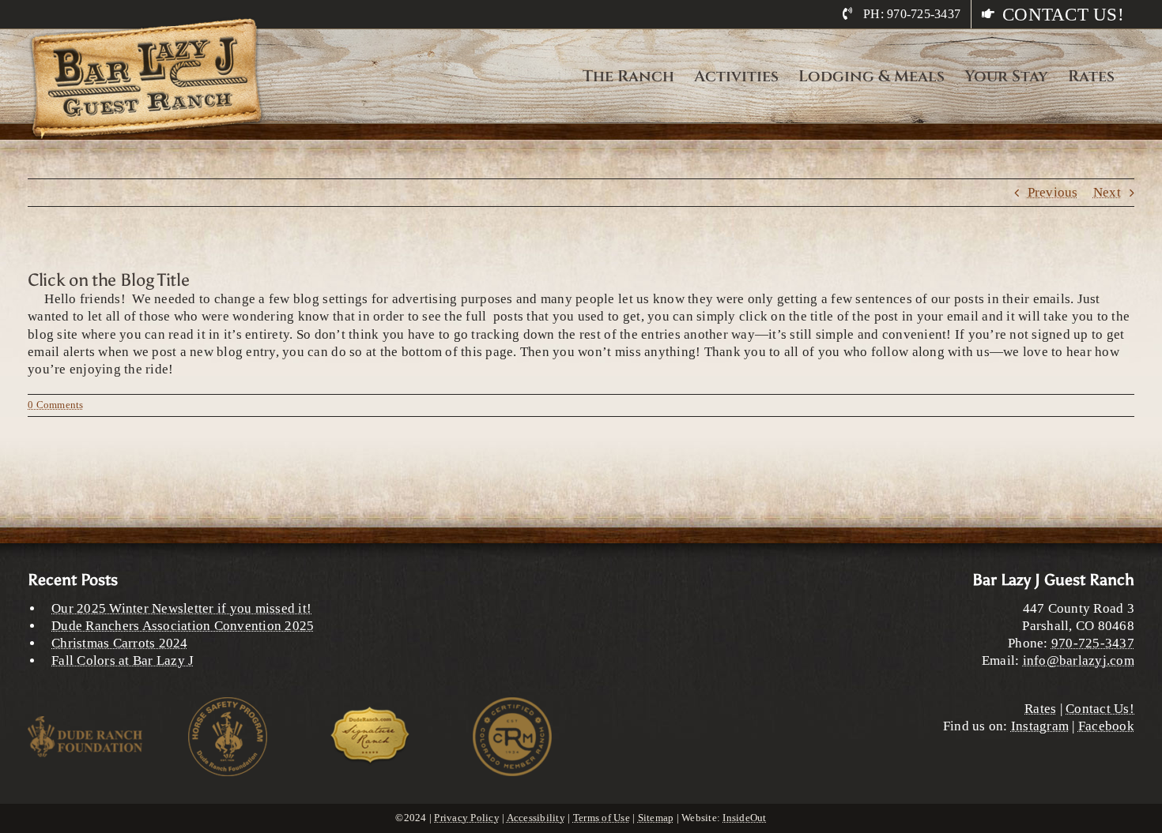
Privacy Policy (467, 818)
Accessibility (536, 818)
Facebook (1106, 726)
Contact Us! (1100, 708)
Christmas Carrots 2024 (119, 643)
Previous (1053, 192)
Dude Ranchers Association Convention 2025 (182, 625)
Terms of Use (601, 818)
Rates (1040, 708)
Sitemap (656, 818)
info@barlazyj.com (1078, 660)
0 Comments (56, 405)
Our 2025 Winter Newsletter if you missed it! (181, 608)
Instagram (1040, 726)
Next (1107, 192)
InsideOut (744, 818)
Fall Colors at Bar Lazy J (122, 660)
